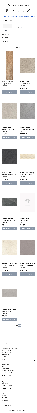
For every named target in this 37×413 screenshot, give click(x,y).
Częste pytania (6, 368)
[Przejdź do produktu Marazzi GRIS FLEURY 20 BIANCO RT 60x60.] (9, 111)
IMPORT (33, 16)
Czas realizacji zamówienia (10, 349)
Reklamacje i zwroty (8, 354)
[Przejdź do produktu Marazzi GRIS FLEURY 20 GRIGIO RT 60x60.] (27, 111)
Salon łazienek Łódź (18, 5)
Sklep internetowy (16, 410)
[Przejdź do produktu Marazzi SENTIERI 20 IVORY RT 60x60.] (9, 247)
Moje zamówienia (7, 382)
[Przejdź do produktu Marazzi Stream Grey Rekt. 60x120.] (9, 293)
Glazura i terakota (24, 16)
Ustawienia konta (7, 385)
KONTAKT (5, 397)
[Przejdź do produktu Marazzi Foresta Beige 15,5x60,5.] (9, 65)
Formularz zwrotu (7, 405)
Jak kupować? (6, 364)
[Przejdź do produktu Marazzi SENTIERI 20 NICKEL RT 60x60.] (27, 247)
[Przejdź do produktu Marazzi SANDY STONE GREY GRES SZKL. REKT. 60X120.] (27, 202)
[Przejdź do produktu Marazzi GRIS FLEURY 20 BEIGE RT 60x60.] (27, 65)
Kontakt (4, 356)
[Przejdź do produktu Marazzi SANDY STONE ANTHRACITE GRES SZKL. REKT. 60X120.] (9, 202)
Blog (3, 366)
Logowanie (5, 380)
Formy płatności (6, 350)
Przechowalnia (6, 384)
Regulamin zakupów (8, 372)
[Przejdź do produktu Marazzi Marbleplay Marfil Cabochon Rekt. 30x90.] (27, 156)
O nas (3, 393)
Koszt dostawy (6, 352)
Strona (16, 47)
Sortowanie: (5, 37)
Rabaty (4, 395)
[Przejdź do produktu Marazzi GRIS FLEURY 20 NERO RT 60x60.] (9, 156)
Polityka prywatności (8, 370)
